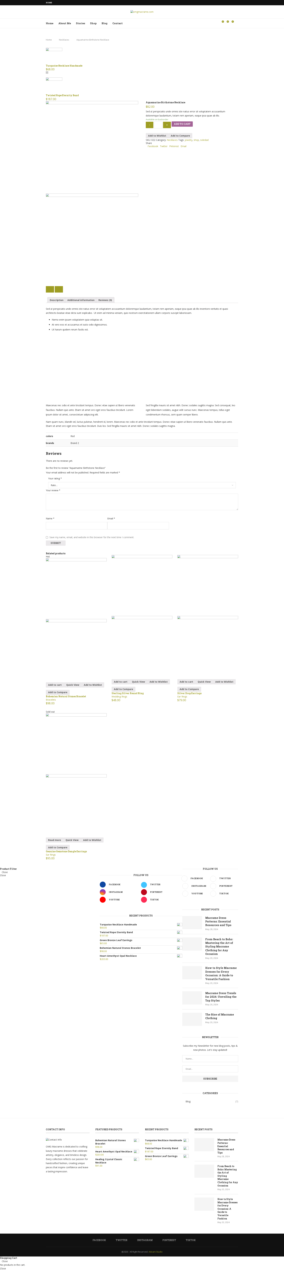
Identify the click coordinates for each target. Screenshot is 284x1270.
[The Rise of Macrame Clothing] (192, 1019)
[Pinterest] (233, 2)
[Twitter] (226, 2)
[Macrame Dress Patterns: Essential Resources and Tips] (192, 922)
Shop (93, 23)
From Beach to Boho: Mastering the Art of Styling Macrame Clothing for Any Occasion (219, 946)
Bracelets (51, 699)
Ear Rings (182, 696)
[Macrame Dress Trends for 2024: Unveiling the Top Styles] (192, 997)
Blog (104, 23)
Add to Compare (180, 135)
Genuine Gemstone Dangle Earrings (66, 851)
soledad (204, 139)
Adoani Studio (156, 1251)
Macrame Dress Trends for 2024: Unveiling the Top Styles (221, 996)
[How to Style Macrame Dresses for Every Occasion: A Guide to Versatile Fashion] (192, 972)
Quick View (72, 684)
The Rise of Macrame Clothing (219, 1016)
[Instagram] (230, 2)
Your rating (55, 478)
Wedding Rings (119, 696)
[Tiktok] (237, 2)
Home (49, 2)
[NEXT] (59, 289)
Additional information (81, 300)
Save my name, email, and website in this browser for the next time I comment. (91, 537)
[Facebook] (222, 2)
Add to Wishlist (157, 135)
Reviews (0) (105, 300)
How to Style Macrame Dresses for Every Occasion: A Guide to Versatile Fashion (221, 973)
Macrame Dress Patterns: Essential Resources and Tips (218, 921)
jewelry (188, 139)
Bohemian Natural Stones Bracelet (66, 696)
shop (196, 139)
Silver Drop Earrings (189, 693)
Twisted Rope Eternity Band (62, 95)
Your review (53, 490)
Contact (117, 23)
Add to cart (182, 124)
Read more (54, 840)
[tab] (56, 300)
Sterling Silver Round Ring (128, 693)
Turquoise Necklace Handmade (64, 65)
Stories (80, 23)
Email (111, 518)
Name (50, 518)
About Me (64, 23)
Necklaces (64, 39)
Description (56, 300)
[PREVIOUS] (50, 289)
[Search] (236, 23)
